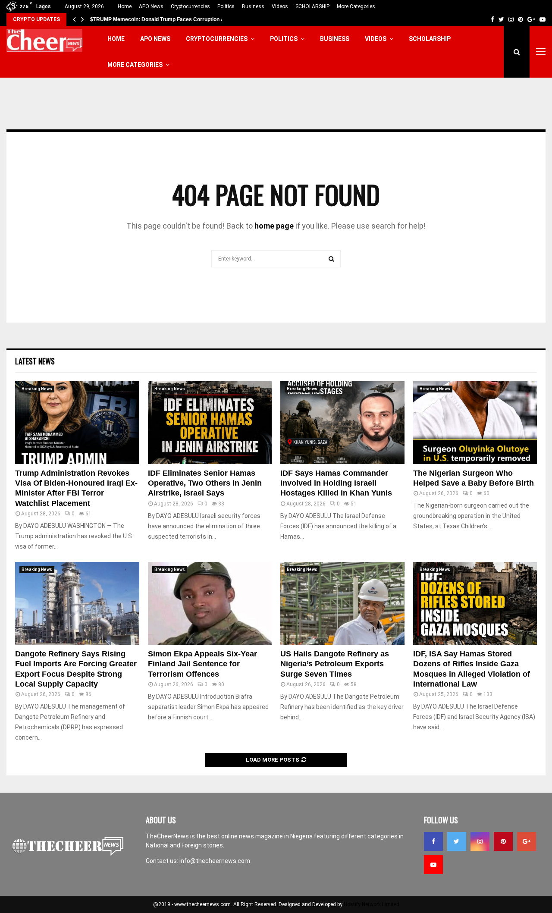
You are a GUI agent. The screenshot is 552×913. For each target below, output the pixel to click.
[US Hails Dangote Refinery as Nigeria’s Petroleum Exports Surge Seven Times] (342, 603)
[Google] (526, 841)
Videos (280, 6)
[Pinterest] (503, 841)
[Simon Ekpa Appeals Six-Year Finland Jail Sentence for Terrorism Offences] (210, 603)
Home (125, 6)
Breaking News (37, 388)
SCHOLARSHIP (312, 6)
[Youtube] (433, 864)
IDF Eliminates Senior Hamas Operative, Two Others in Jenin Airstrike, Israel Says (205, 483)
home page (274, 225)
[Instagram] (479, 841)
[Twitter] (456, 841)
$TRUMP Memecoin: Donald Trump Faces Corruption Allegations (169, 19)
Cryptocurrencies (190, 6)
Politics (226, 6)
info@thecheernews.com (214, 860)
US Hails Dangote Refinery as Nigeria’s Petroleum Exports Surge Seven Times (334, 663)
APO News (151, 6)
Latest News (35, 361)
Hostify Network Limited (371, 904)
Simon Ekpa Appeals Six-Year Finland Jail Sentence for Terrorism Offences (202, 663)
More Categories (356, 6)
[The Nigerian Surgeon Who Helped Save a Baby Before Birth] (475, 422)
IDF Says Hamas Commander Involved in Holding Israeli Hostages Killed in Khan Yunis (336, 483)
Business (253, 6)
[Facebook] (433, 841)
